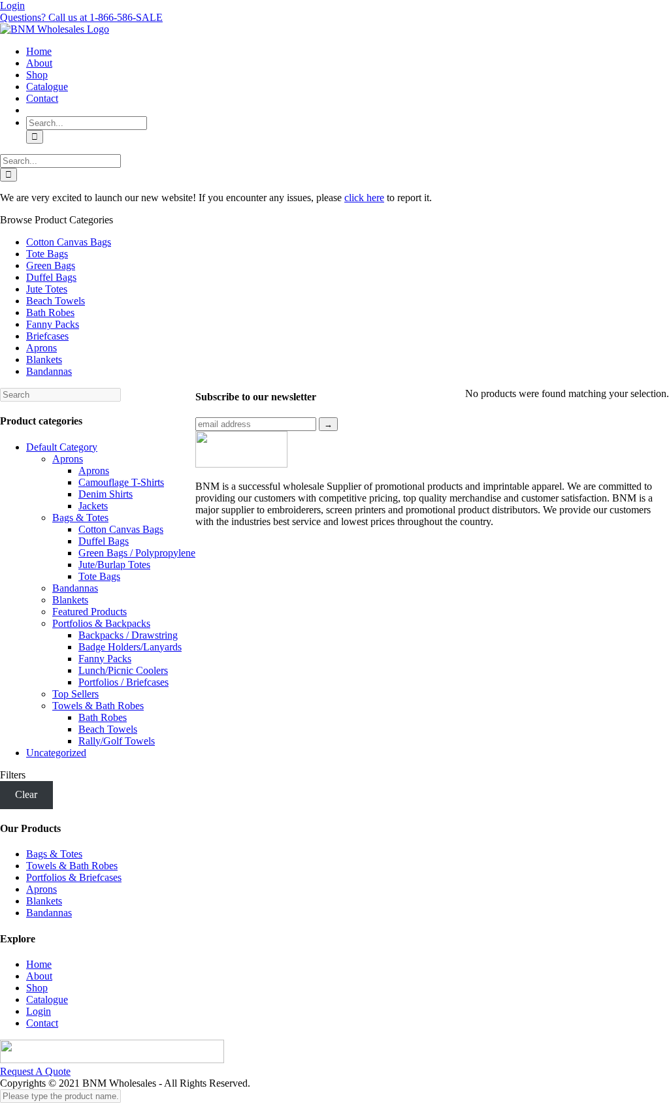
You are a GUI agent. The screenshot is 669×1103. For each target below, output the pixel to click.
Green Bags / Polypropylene (136, 552)
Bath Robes (50, 312)
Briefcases (47, 336)
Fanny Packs (52, 324)
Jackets (93, 505)
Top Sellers (75, 693)
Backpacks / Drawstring (128, 635)
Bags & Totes (80, 517)
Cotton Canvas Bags (68, 242)
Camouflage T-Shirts (121, 482)
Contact (42, 1023)
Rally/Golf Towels (116, 740)
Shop (37, 987)
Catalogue (47, 999)
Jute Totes (46, 289)
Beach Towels (55, 300)
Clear (26, 794)
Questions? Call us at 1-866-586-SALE (81, 17)
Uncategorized (56, 752)
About (39, 976)
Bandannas (49, 371)
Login (12, 5)
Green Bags (50, 265)
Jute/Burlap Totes (114, 564)
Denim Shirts (105, 494)
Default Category (61, 447)
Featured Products (89, 611)
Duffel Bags (51, 277)
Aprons (41, 347)
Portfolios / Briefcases (123, 682)
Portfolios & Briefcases (74, 877)
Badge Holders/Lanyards (130, 646)
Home (39, 964)
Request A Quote (35, 1071)
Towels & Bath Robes (98, 705)
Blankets (44, 359)
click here (364, 197)
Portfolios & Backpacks (101, 623)
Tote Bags (47, 253)
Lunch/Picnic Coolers (123, 670)
